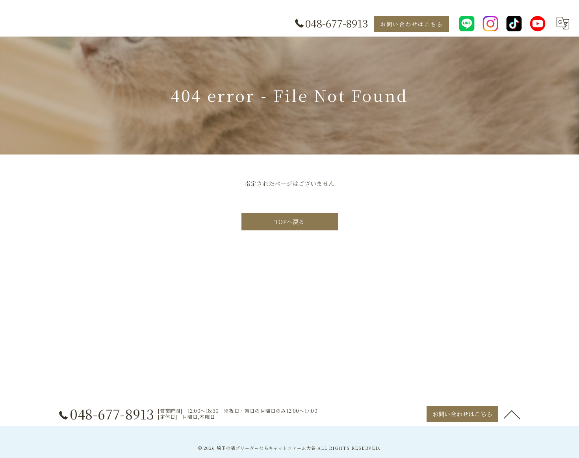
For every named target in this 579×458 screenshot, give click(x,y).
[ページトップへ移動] (512, 414)
